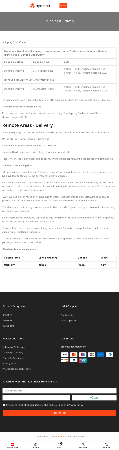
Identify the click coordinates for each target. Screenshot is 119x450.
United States (12, 257)
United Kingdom (48, 257)
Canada (82, 257)
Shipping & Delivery (12, 352)
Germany (9, 264)
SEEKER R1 (7, 315)
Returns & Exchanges (13, 347)
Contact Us (67, 315)
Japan (42, 264)
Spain (104, 257)
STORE (63, 5)
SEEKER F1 (7, 320)
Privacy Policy (9, 363)
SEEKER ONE (8, 325)
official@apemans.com (73, 346)
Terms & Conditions (13, 358)
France (82, 264)
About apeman (69, 320)
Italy (103, 264)
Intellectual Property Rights (16, 368)
